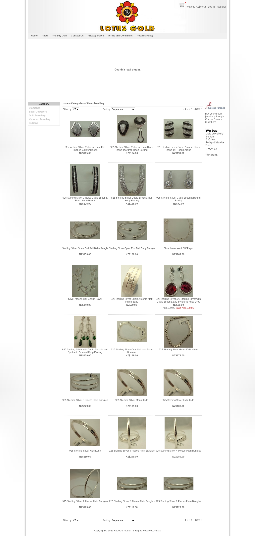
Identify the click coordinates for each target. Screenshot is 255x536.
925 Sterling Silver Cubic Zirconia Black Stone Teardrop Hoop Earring (131, 148)
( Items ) (196, 6)
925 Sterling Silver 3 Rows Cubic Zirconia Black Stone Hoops (85, 199)
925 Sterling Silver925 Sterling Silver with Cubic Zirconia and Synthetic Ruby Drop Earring (178, 302)
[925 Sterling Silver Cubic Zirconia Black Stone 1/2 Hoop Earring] (178, 129)
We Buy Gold (59, 35)
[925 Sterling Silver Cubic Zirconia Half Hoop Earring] (132, 179)
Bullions (33, 123)
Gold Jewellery (37, 115)
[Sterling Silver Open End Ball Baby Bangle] (85, 230)
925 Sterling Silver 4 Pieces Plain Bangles (132, 450)
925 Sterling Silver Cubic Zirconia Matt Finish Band (131, 300)
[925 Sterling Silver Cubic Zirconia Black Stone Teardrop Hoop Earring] (132, 129)
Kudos (117, 530)
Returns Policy (145, 35)
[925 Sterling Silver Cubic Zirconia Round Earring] (178, 179)
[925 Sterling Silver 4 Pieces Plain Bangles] (132, 432)
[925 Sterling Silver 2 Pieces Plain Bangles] (85, 483)
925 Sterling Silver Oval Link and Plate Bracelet (132, 351)
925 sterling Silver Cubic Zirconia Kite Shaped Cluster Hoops (85, 148)
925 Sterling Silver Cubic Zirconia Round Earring (178, 199)
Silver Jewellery (38, 111)
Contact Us (77, 35)
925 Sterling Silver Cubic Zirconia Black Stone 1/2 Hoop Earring (178, 148)
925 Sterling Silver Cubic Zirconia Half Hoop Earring (131, 199)
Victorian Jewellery (40, 119)
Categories (77, 103)
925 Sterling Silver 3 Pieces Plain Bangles (85, 400)
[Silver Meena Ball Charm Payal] (85, 280)
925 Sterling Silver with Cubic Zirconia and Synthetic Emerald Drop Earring (85, 351)
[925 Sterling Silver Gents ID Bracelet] (178, 331)
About (45, 35)
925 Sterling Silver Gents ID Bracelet (178, 349)
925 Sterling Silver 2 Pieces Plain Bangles (85, 501)
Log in (211, 6)
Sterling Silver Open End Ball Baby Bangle (85, 248)
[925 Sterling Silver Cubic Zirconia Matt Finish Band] (131, 280)
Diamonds (34, 108)
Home (34, 35)
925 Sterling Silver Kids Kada (178, 400)
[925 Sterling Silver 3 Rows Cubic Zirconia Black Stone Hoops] (85, 179)
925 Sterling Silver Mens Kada (131, 400)
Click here (211, 122)
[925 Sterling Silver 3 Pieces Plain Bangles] (85, 382)
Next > (198, 109)
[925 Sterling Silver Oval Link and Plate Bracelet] (132, 331)
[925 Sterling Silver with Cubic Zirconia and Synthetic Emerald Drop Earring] (85, 331)
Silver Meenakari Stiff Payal (178, 248)
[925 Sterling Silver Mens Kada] (132, 382)
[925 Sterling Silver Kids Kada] (178, 382)
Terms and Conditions (120, 35)
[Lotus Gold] (127, 31)
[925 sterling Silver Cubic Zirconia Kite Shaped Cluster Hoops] (85, 129)
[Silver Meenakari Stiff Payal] (178, 230)
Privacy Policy (96, 35)
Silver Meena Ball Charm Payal (85, 299)
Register (221, 6)
